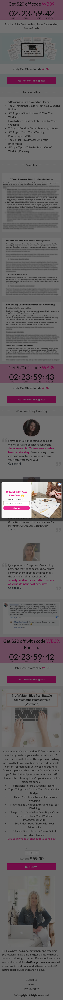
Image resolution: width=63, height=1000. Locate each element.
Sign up (16, 508)
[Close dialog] (59, 484)
